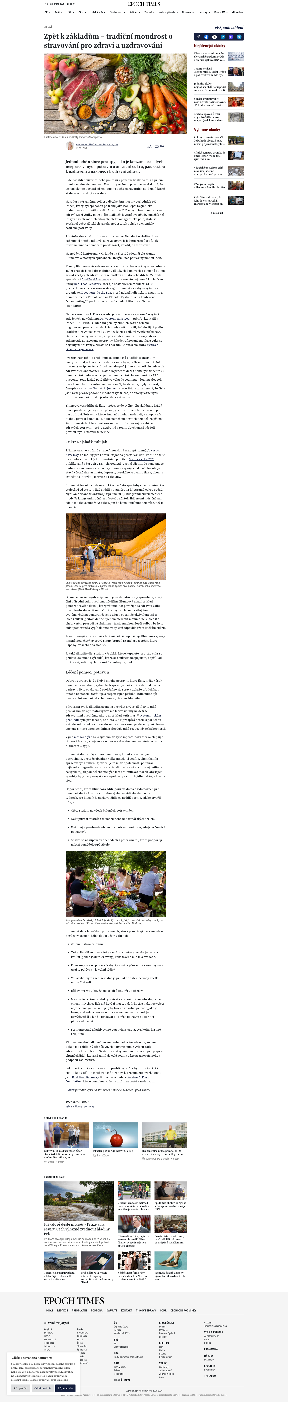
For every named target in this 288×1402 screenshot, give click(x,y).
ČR (46, 12)
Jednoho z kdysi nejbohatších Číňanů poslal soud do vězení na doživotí (210, 87)
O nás (49, 1310)
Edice (69, 4)
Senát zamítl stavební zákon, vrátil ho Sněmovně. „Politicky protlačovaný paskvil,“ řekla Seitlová (210, 102)
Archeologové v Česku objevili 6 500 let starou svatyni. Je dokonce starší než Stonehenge (209, 117)
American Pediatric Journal (98, 388)
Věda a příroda (167, 12)
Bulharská (48, 1332)
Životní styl (164, 1367)
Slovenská (81, 1346)
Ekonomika (188, 12)
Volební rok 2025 (122, 1333)
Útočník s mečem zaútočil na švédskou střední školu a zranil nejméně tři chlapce (133, 1206)
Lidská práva (97, 12)
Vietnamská (82, 1363)
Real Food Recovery (95, 279)
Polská (80, 1329)
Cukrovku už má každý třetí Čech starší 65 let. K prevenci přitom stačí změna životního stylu (65, 1154)
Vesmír (207, 1339)
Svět (57, 12)
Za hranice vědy (211, 1336)
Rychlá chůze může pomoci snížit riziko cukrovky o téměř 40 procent (162, 1152)
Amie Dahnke (153, 1158)
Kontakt (126, 1310)
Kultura (134, 12)
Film (161, 1346)
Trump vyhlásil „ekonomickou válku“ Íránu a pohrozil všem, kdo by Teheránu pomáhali (210, 72)
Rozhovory (209, 1359)
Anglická (48, 1329)
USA (69, 12)
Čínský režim (120, 1367)
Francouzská (50, 1339)
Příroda (207, 1342)
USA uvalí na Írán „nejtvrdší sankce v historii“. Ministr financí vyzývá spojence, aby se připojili (134, 1241)
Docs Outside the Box (96, 293)
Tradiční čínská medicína (215, 1326)
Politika (117, 1330)
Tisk (161, 146)
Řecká (80, 1342)
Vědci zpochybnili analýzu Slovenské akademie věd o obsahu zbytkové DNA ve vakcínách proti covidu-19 (209, 57)
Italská (47, 1349)
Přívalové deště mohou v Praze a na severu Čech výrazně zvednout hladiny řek (77, 1229)
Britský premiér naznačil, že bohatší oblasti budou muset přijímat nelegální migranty (209, 141)
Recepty (162, 1336)
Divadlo (162, 1353)
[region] (43, 1373)
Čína (81, 12)
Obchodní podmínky (183, 1310)
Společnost (116, 12)
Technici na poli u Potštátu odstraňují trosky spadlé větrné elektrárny (59, 1276)
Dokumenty (209, 1369)
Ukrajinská (82, 1359)
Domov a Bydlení (167, 1333)
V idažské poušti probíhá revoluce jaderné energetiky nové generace (209, 171)
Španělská (82, 1349)
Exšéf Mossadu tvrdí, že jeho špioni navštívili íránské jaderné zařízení (209, 201)
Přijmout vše (65, 1388)
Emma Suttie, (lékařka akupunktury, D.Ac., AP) (97, 144)
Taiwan (117, 1370)
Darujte (111, 1310)
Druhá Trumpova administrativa (128, 1357)
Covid (161, 1377)
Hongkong (119, 1373)
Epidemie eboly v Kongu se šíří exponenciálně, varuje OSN (170, 1206)
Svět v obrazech (121, 1346)
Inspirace (163, 1330)
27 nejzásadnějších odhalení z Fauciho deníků (209, 186)
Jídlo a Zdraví (165, 1370)
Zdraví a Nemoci (166, 1373)
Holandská (49, 1342)
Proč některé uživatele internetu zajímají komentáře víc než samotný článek (97, 1277)
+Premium (238, 12)
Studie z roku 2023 (141, 459)
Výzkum (208, 1322)
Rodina (162, 1326)
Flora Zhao (103, 1155)
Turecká (80, 1356)
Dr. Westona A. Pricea (115, 319)
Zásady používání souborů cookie (49, 1379)
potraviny (89, 1106)
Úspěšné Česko (121, 1326)
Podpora (96, 1310)
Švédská (81, 1353)
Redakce (62, 1310)
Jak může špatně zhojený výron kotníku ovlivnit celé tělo (170, 1276)
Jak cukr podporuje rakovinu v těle (113, 1150)
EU (115, 1343)
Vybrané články (74, 1106)
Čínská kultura (165, 1357)
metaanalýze (83, 737)
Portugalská (82, 1332)
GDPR (163, 1310)
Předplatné (79, 1310)
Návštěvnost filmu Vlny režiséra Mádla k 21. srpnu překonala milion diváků (133, 1276)
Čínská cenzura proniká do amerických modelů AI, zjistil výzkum (210, 156)
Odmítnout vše (42, 1388)
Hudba (162, 1350)
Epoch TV (219, 12)
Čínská (47, 1336)
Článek (70, 1090)
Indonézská (49, 1346)
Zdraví (148, 12)
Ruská (80, 1339)
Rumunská (82, 1336)
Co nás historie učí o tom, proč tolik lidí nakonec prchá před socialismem (169, 1239)
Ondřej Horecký (56, 1161)
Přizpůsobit (21, 1388)
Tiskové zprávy (146, 1310)
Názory (203, 12)
